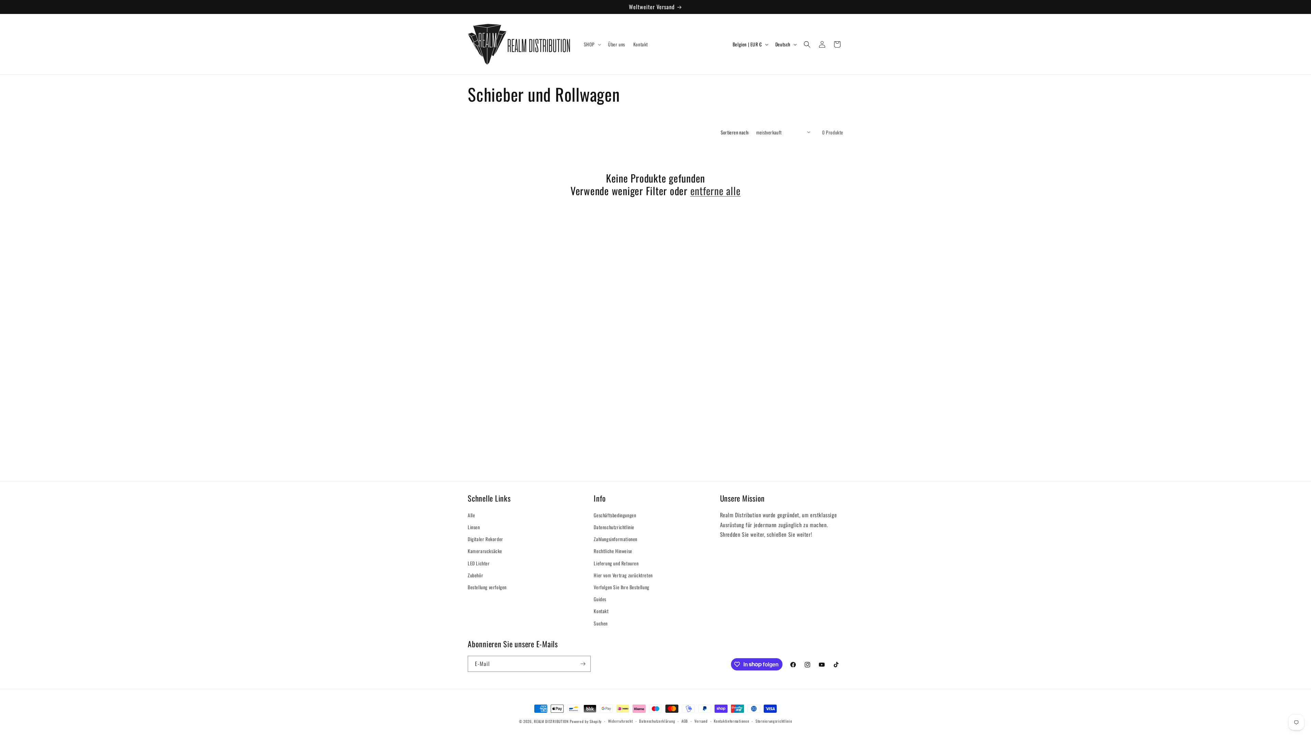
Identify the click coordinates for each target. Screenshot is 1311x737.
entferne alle (715, 190)
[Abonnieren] (582, 664)
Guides (600, 599)
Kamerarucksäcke (485, 550)
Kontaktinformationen (731, 721)
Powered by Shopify (586, 721)
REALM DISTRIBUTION (551, 721)
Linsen (474, 527)
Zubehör (475, 575)
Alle (471, 515)
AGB (684, 721)
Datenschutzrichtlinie (614, 527)
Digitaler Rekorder (485, 539)
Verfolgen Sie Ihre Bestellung (621, 587)
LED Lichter (479, 563)
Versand (701, 721)
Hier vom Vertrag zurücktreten (623, 575)
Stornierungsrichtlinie (774, 721)
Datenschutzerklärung (657, 721)
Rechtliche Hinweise (613, 550)
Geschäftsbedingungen (615, 515)
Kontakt (601, 611)
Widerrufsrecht (620, 721)
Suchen (601, 623)
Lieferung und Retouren (616, 563)
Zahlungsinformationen (615, 539)
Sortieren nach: (735, 132)
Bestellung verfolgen (487, 587)
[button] (592, 44)
